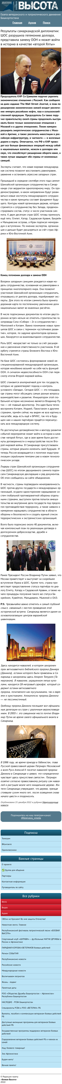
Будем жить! (7, 1059)
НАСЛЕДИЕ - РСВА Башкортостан (17, 1002)
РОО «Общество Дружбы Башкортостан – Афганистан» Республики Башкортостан (28, 995)
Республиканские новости (14, 959)
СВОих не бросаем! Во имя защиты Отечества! (24, 919)
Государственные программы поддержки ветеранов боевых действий (30, 1032)
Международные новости (14, 970)
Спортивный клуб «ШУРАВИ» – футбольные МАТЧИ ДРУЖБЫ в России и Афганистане (31, 940)
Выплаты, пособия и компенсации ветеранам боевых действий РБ (31, 1015)
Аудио (5, 913)
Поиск (46, 22)
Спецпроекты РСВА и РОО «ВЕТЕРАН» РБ (21, 1008)
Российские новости (11, 965)
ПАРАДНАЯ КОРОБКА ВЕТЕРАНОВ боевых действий (26, 947)
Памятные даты (9, 988)
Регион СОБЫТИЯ (10, 953)
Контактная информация (13, 881)
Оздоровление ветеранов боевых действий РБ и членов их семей (30, 1040)
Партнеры (6, 876)
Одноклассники (9, 850)
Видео (5, 907)
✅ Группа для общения (13, 870)
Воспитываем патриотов (13, 976)
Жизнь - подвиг (9, 982)
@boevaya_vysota (31, 818)
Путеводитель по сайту (12, 887)
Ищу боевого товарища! (13, 1048)
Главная (17, 22)
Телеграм (6, 838)
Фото (4, 902)
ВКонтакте (7, 844)
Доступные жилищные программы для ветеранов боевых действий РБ (29, 1023)
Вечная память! (9, 1065)
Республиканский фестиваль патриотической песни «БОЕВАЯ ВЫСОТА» (31, 932)
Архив (32, 22)
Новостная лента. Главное (14, 925)
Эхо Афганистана (10, 1053)
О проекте (6, 864)
